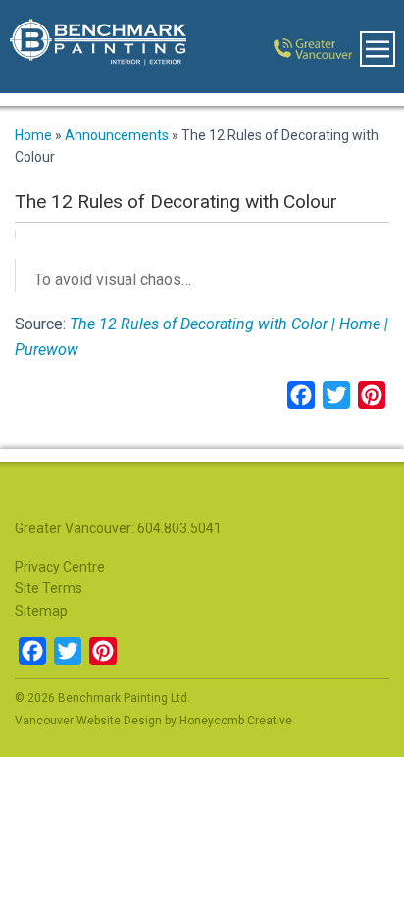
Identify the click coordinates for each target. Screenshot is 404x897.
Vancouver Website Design (88, 720)
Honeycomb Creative (235, 720)
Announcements (117, 135)
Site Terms (48, 588)
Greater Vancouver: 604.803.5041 (118, 528)
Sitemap (41, 611)
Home (33, 135)
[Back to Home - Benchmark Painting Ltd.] (88, 46)
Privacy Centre (60, 566)
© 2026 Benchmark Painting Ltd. (102, 698)
